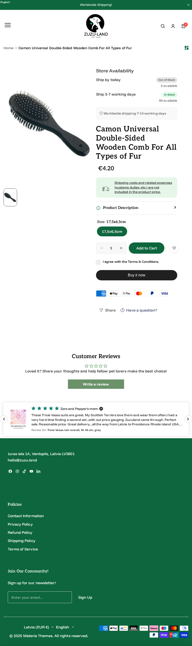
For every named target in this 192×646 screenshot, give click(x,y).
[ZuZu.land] (96, 26)
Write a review (96, 384)
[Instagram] (17, 471)
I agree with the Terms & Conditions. (131, 262)
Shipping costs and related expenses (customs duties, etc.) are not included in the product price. (143, 187)
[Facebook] (10, 471)
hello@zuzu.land (22, 460)
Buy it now (136, 275)
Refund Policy (20, 532)
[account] (173, 26)
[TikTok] (24, 471)
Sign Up (85, 597)
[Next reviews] (188, 419)
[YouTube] (31, 471)
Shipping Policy (21, 540)
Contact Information (26, 515)
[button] (96, 419)
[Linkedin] (38, 471)
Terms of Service (23, 549)
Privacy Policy (20, 524)
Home (9, 48)
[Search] (163, 26)
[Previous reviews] (4, 419)
